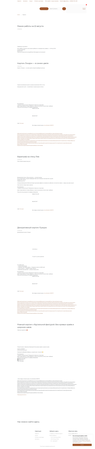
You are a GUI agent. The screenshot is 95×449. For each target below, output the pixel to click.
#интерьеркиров (42, 137)
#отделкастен (56, 135)
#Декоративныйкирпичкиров (23, 133)
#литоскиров (20, 134)
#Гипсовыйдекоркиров (29, 137)
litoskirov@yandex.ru (64, 1)
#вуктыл (73, 138)
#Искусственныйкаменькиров (55, 133)
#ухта (52, 138)
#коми (58, 134)
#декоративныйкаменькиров (30, 141)
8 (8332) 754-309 (73, 1)
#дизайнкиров (51, 134)
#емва (69, 138)
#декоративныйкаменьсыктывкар (45, 140)
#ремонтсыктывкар (25, 139)
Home (18, 14)
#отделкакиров (20, 141)
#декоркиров (69, 143)
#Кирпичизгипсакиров (35, 133)
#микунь (19, 139)
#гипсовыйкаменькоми (33, 140)
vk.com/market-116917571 (49, 125)
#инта (55, 138)
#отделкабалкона (71, 140)
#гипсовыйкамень (33, 134)
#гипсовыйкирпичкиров (58, 137)
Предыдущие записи (21, 394)
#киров (55, 134)
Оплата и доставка (38, 1)
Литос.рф (21, 123)
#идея (18, 135)
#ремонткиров (20, 137)
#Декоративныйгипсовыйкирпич (60, 140)
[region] (82, 440)
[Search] (64, 8)
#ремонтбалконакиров (22, 144)
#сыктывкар (48, 138)
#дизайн (66, 134)
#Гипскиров (36, 137)
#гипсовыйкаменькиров (22, 140)
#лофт (21, 135)
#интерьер (70, 134)
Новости (19, 1)
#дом (74, 134)
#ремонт (62, 134)
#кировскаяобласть (33, 145)
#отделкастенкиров (21, 145)
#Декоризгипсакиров (44, 133)
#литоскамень (26, 134)
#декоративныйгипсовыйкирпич (66, 135)
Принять (82, 444)
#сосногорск (63, 138)
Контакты (25, 1)
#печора (58, 138)
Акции (30, 1)
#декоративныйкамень (42, 134)
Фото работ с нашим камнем (52, 1)
